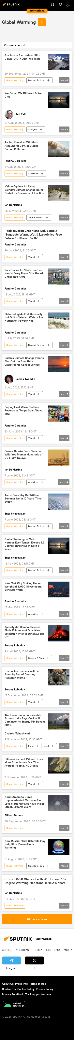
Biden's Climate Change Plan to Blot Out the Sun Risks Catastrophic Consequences (24, 361)
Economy (53, 950)
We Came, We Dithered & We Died (23, 95)
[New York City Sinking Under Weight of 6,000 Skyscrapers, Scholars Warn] (58, 590)
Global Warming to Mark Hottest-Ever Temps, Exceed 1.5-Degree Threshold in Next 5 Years (25, 544)
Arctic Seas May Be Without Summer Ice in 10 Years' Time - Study (24, 499)
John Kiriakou (35, 217)
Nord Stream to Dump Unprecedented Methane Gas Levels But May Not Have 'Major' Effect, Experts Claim (25, 802)
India (30, 746)
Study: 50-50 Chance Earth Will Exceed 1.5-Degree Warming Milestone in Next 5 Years (35, 881)
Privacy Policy (44, 989)
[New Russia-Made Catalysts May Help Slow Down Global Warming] (58, 847)
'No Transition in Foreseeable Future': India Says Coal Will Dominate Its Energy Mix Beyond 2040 (25, 720)
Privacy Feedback (13, 994)
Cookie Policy (25, 989)
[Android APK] (14, 1005)
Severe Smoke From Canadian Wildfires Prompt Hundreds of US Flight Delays (23, 455)
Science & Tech (36, 658)
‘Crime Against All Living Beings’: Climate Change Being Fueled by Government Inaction (24, 190)
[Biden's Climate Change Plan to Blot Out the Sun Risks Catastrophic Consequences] (58, 364)
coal (46, 746)
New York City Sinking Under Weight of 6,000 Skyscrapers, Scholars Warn (23, 587)
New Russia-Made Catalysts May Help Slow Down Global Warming (25, 844)
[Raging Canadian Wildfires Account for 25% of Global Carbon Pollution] (58, 149)
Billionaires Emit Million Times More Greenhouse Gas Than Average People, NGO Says (24, 762)
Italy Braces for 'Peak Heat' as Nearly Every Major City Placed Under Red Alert (24, 273)
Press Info (21, 983)
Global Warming (19, 22)
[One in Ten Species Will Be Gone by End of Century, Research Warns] (58, 677)
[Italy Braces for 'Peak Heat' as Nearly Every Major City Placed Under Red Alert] (58, 276)
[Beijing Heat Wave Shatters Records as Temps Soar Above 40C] (58, 413)
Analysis (32, 129)
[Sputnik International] (12, 6)
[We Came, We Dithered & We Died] (58, 100)
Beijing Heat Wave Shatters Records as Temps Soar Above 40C (23, 410)
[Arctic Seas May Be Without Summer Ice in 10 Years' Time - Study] (58, 502)
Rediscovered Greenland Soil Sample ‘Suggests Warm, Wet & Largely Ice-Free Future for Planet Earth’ (33, 234)
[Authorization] (52, 4)
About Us (8, 983)
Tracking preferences (38, 994)
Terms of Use (37, 983)
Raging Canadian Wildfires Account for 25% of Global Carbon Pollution (21, 146)
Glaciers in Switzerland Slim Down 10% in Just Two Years (22, 57)
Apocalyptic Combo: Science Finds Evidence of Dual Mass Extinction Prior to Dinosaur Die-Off (25, 632)
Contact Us (9, 989)
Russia (37, 950)
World (31, 257)
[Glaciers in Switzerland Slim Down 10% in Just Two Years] (58, 62)
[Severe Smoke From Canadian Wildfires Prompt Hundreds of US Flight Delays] (58, 458)
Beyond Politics (36, 80)
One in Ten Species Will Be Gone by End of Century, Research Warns (22, 674)
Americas (33, 173)
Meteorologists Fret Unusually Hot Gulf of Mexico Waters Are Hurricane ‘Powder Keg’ (24, 317)
